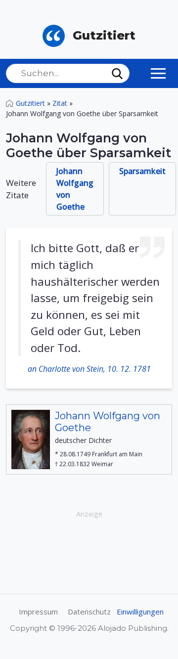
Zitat (59, 103)
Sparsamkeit (142, 171)
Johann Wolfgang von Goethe (74, 189)
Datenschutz (89, 611)
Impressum (38, 611)
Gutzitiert (30, 103)
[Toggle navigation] (158, 73)
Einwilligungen (140, 611)
